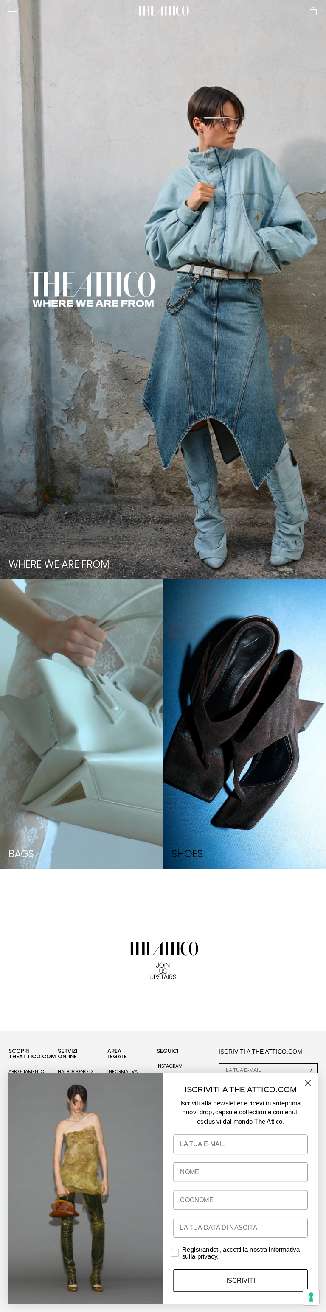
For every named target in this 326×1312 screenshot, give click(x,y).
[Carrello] (313, 12)
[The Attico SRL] (163, 11)
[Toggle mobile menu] (69, 11)
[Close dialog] (308, 1083)
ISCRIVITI (240, 1280)
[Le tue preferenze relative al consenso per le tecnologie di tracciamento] (311, 1297)
